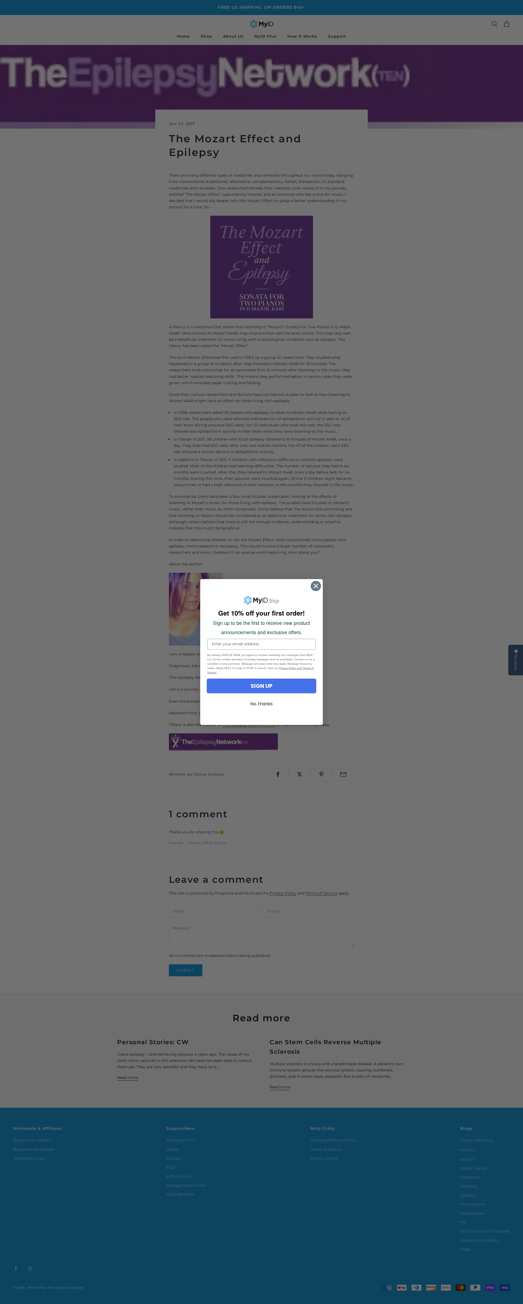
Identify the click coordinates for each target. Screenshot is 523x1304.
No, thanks (261, 704)
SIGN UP (261, 686)
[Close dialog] (316, 586)
